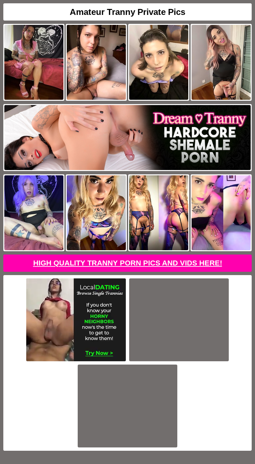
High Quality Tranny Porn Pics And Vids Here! (127, 263)
